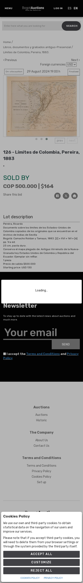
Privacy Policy (53, 578)
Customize (41, 562)
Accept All (42, 554)
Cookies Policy (30, 578)
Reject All (41, 570)
